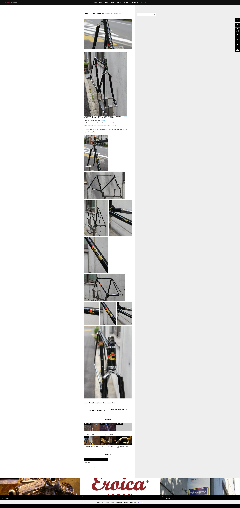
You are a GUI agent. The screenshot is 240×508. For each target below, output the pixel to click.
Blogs (100, 2)
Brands (106, 2)
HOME (95, 2)
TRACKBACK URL (87, 462)
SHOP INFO (119, 2)
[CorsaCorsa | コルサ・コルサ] (9, 2)
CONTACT (126, 2)
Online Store (135, 2)
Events (112, 2)
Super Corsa (92, 16)
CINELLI (102, 423)
